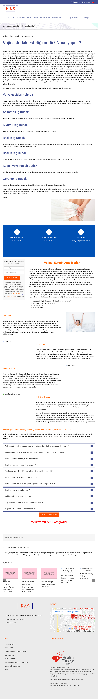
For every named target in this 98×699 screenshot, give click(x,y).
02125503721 (11, 623)
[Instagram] (53, 643)
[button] (92, 18)
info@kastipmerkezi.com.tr (81, 241)
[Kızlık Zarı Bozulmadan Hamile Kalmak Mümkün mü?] (10, 568)
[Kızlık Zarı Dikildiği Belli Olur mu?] (87, 568)
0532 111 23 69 (17, 241)
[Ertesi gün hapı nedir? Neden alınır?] (49, 568)
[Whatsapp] (58, 643)
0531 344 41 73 (49, 241)
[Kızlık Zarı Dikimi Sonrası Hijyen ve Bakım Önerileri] (68, 568)
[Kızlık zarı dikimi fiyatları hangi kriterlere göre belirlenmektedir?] (29, 568)
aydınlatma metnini (10, 296)
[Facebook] (51, 643)
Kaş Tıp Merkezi (23, 547)
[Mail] (64, 643)
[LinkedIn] (61, 643)
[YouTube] (56, 643)
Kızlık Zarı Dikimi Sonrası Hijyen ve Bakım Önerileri (67, 577)
